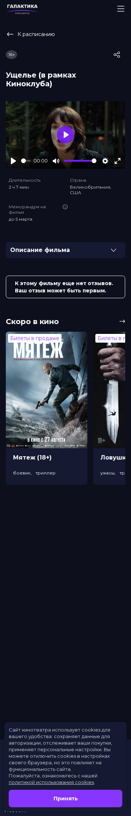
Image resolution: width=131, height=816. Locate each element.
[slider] (26, 160)
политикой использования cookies (51, 782)
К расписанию (36, 34)
